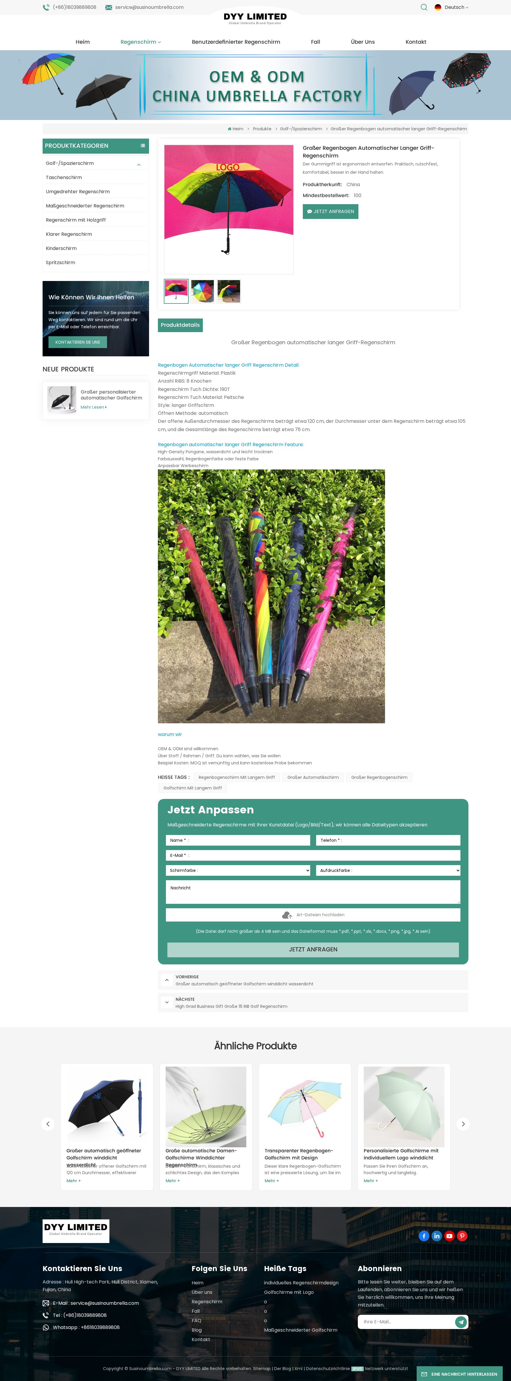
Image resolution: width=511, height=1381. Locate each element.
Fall (315, 42)
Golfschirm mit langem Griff (193, 788)
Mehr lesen (92, 407)
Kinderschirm (61, 248)
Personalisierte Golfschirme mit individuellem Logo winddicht (302, 1154)
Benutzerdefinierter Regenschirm (236, 42)
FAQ (196, 1320)
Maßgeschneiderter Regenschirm (85, 205)
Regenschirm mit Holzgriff (76, 220)
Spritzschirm (60, 262)
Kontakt (416, 42)
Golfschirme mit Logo (289, 1292)
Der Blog (282, 1369)
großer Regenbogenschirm (379, 777)
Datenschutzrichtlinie (328, 1369)
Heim (83, 42)
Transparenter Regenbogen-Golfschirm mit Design (200, 1154)
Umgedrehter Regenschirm (78, 191)
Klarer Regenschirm (69, 234)
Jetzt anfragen (334, 211)
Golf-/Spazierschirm (70, 163)
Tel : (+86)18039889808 (80, 1315)
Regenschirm (138, 42)
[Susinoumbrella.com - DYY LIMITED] (255, 20)
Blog (197, 1330)
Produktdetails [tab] (180, 325)
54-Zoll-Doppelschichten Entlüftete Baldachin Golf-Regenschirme (394, 1154)
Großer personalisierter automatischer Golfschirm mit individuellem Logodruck (111, 395)
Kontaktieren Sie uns (78, 342)
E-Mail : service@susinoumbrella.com (96, 1303)
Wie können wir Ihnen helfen (91, 298)
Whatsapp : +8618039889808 (86, 1327)
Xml (299, 1369)
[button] (463, 1124)
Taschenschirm (64, 177)
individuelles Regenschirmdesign (301, 1282)
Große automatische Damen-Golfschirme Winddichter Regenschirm (102, 1154)
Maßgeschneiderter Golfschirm (300, 1330)
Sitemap (262, 1369)
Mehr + (74, 1180)
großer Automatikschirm (313, 777)
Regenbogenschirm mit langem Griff (237, 777)
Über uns (363, 42)
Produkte (262, 129)
